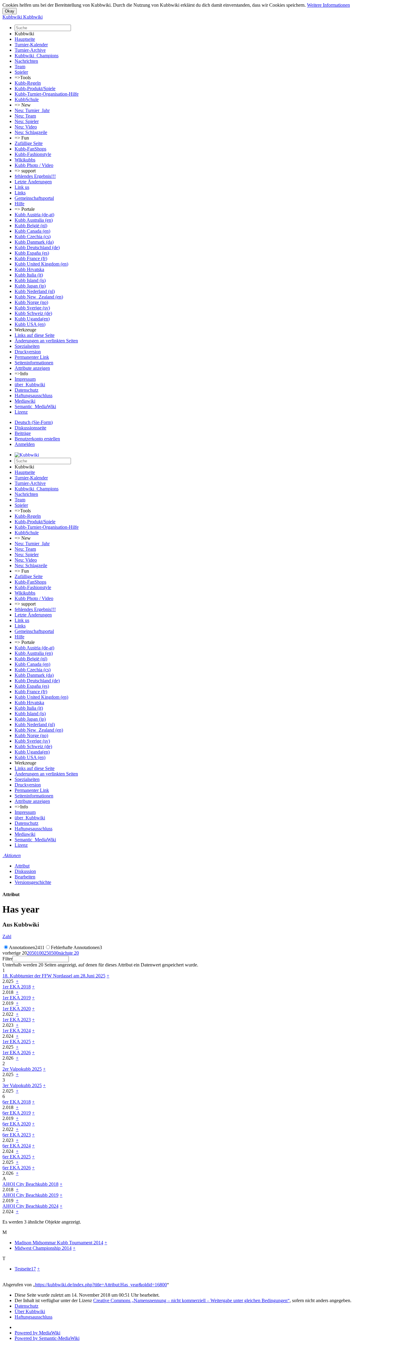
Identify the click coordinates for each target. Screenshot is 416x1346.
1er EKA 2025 (16, 1041)
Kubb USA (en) (30, 324)
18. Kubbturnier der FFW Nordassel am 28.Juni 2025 (53, 975)
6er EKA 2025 (16, 1156)
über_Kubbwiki (30, 384)
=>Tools (23, 77)
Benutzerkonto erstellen (37, 438)
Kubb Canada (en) (32, 231)
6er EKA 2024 (16, 1145)
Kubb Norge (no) (31, 302)
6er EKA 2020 (16, 1123)
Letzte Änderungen (33, 181)
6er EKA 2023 (16, 1134)
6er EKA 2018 (16, 1101)
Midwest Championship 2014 (43, 1248)
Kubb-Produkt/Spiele (35, 88)
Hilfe (19, 203)
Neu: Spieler (27, 121)
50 (34, 953)
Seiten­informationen (34, 362)
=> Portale (25, 209)
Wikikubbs (25, 159)
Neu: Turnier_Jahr (32, 110)
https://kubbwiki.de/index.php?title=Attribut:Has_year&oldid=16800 (101, 1284)
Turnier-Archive (30, 50)
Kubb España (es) (32, 253)
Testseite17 (25, 1268)
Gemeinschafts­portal (34, 198)
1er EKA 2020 (16, 1008)
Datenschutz (26, 390)
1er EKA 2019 (16, 997)
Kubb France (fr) (31, 258)
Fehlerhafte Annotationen (76, 947)
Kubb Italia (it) (29, 274)
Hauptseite (25, 39)
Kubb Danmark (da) (34, 242)
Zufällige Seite (29, 143)
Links (20, 192)
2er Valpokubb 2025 (22, 1069)
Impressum (25, 379)
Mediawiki (25, 401)
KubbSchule (27, 99)
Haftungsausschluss (33, 395)
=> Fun (22, 137)
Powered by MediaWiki (37, 1332)
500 (54, 953)
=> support (25, 170)
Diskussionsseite (30, 427)
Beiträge (23, 433)
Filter (7, 958)
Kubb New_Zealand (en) (39, 296)
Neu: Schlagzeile (31, 132)
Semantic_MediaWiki (35, 406)
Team (20, 66)
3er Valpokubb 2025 (22, 1085)
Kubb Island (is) (30, 280)
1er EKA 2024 (16, 1030)
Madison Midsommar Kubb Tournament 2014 (59, 1242)
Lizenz (21, 412)
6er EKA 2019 (16, 1112)
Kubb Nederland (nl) (35, 291)
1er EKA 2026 (16, 1052)
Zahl (6, 936)
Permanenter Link (32, 357)
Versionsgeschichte (33, 882)
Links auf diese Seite (35, 335)
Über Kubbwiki (30, 1311)
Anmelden (25, 444)
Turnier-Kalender (31, 44)
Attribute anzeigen (32, 368)
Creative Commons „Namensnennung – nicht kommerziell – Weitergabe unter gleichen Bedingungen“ (191, 1300)
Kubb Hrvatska (29, 269)
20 (29, 953)
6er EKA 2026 (16, 1167)
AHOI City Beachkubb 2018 (30, 1184)
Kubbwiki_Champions (36, 55)
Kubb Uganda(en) (32, 318)
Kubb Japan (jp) (30, 285)
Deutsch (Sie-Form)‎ (34, 422)
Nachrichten (26, 61)
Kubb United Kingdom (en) (41, 264)
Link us (22, 187)
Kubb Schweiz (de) (33, 313)
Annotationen (26, 947)
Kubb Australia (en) (34, 220)
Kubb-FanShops (30, 148)
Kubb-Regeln (28, 83)
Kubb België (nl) (31, 225)
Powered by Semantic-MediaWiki (47, 1338)
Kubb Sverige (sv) (32, 307)
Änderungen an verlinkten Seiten (46, 340)
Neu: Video (26, 126)
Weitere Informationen (328, 5)
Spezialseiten (27, 346)
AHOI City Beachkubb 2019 (30, 1195)
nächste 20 (68, 953)
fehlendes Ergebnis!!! (35, 176)
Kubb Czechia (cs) (33, 236)
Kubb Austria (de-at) (34, 214)
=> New (23, 105)
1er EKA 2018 (16, 986)
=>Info (21, 373)
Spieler (21, 72)
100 (40, 953)
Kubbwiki (24, 33)
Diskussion (25, 871)
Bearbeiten (25, 876)
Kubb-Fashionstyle (33, 154)
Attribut (22, 865)
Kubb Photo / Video (34, 165)
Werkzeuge (25, 329)
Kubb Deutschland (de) (37, 247)
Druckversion (28, 351)
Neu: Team (25, 115)
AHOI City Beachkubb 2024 (30, 1206)
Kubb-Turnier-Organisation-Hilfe (47, 94)
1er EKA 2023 (16, 1019)
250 (47, 953)
